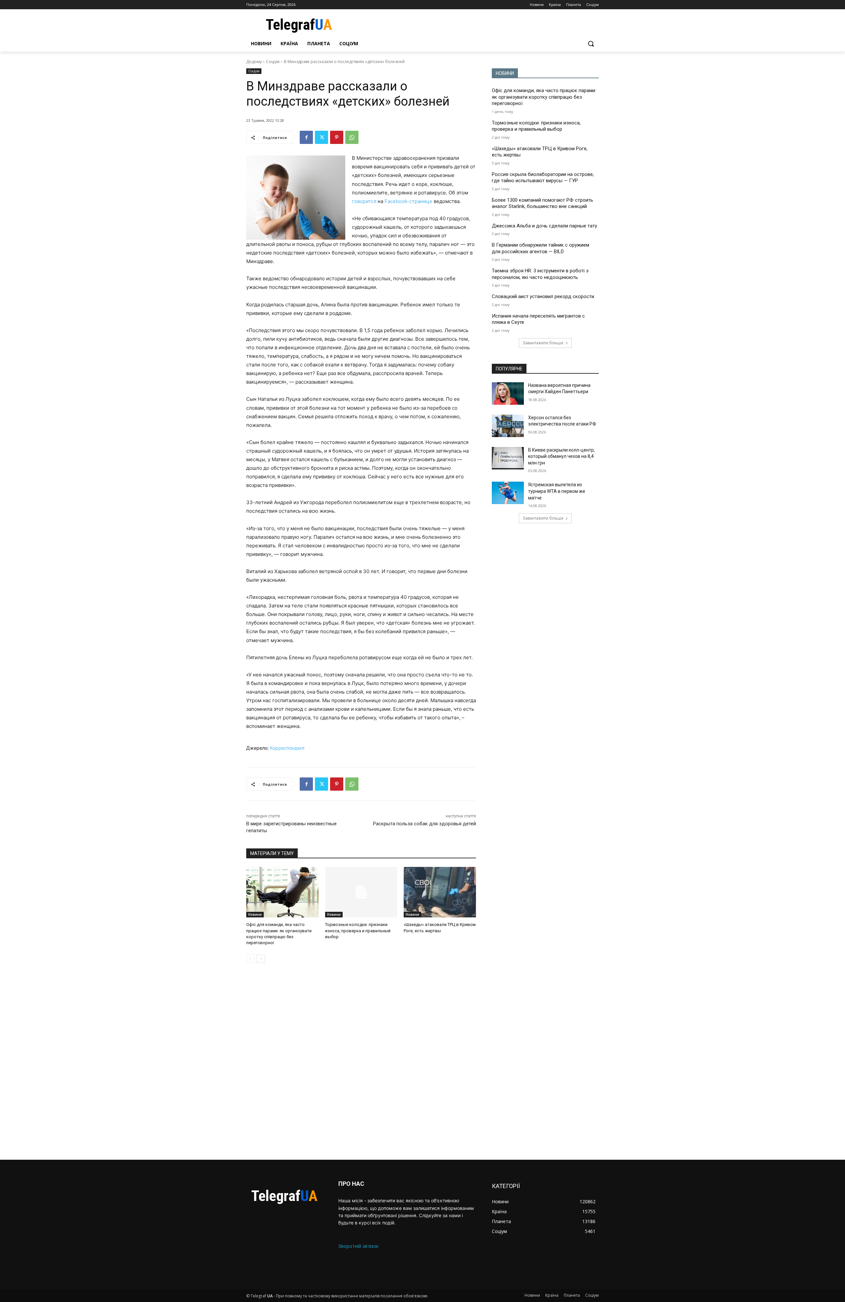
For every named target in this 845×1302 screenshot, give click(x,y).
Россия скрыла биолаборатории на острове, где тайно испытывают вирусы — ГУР (543, 177)
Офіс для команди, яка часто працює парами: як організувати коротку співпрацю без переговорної (544, 96)
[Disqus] (361, 1061)
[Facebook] (306, 137)
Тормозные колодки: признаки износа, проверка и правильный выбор (357, 930)
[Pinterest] (336, 137)
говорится (365, 201)
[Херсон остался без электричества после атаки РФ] (508, 426)
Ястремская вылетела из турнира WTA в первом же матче (556, 491)
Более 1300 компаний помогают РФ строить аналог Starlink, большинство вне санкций (542, 203)
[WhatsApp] (351, 137)
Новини (255, 914)
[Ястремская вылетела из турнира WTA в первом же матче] (508, 493)
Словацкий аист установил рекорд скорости (543, 296)
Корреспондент (287, 748)
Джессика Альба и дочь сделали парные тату (544, 226)
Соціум (273, 61)
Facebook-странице (408, 201)
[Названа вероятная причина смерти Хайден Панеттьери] (508, 393)
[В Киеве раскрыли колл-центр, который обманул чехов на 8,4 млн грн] (508, 458)
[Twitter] (321, 137)
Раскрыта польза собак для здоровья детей (424, 824)
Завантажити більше (543, 343)
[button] (591, 43)
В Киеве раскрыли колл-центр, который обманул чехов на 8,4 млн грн (561, 456)
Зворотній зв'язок (358, 1246)
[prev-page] (250, 958)
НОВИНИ (505, 73)
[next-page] (261, 958)
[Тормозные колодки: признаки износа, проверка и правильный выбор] (361, 892)
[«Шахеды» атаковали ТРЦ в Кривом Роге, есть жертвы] (440, 892)
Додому (254, 61)
